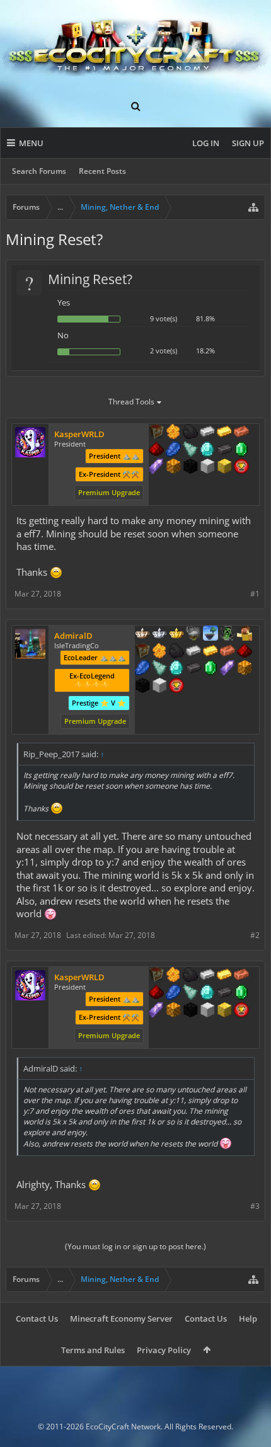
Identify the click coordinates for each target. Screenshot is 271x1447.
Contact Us (37, 1318)
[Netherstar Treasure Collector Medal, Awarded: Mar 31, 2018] (193, 634)
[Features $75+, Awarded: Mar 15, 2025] (193, 652)
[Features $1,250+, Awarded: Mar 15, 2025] (142, 686)
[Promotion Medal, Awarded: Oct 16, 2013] (142, 652)
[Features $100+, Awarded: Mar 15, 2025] (210, 652)
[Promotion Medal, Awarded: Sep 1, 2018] (156, 433)
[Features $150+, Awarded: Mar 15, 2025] (227, 652)
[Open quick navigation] (253, 207)
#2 (255, 935)
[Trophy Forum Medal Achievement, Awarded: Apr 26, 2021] (241, 467)
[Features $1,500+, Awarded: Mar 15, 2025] (159, 686)
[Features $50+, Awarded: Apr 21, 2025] (190, 433)
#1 (255, 593)
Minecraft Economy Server (121, 1318)
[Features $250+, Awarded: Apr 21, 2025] (173, 450)
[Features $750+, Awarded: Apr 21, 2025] (156, 467)
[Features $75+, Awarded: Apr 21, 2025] (207, 433)
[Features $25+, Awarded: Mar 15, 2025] (159, 652)
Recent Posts (102, 171)
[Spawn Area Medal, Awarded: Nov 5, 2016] (244, 634)
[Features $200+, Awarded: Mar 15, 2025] (244, 652)
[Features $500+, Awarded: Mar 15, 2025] (193, 669)
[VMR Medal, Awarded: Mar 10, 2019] (227, 634)
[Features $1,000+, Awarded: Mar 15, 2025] (244, 669)
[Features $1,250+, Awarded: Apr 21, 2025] (190, 467)
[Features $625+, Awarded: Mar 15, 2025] (210, 669)
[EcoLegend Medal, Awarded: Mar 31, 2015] (176, 634)
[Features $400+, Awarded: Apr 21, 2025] (207, 450)
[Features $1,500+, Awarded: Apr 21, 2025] (207, 467)
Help (248, 1318)
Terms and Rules (93, 1350)
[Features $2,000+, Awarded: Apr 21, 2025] (224, 467)
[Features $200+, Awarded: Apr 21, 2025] (156, 450)
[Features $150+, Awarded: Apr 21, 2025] (241, 433)
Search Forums (39, 171)
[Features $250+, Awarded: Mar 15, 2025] (142, 669)
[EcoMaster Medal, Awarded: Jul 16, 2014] (159, 634)
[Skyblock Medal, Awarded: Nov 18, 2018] (210, 634)
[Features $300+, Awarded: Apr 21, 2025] (190, 450)
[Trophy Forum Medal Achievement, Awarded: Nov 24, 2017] (176, 686)
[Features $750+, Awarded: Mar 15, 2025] (227, 669)
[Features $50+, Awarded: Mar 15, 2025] (176, 652)
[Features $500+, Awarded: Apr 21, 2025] (224, 450)
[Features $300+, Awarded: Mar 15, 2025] (159, 669)
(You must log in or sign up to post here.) (135, 1246)
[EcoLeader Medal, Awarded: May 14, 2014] (142, 634)
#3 (255, 1206)
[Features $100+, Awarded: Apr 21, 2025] (224, 433)
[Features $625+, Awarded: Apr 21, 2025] (241, 450)
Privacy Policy (164, 1350)
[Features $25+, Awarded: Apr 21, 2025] (173, 433)
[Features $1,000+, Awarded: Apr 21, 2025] (173, 467)
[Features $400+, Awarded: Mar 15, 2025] (176, 669)
